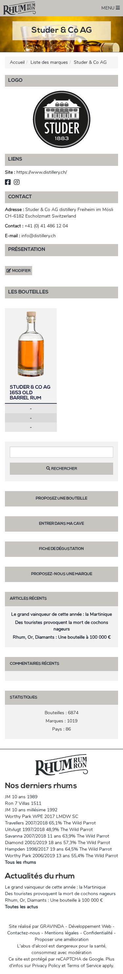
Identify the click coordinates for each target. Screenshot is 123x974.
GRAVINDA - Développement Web (75, 926)
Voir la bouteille (31, 344)
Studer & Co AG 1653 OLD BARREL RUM (30, 393)
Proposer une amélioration (62, 939)
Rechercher (63, 468)
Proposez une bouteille (61, 499)
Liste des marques (49, 62)
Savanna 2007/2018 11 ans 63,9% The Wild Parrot (57, 836)
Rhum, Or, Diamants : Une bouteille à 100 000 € (62, 637)
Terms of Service (84, 966)
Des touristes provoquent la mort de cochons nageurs (61, 625)
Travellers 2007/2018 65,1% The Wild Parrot (50, 823)
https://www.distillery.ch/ (41, 172)
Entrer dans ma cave (61, 524)
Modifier (21, 270)
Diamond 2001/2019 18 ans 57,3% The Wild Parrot (57, 843)
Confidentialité (98, 933)
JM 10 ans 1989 (21, 797)
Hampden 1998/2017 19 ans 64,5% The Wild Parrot (58, 849)
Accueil (17, 62)
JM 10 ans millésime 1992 (31, 810)
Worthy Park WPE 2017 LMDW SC (41, 816)
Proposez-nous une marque (61, 574)
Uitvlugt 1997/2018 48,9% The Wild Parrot (49, 829)
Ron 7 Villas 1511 (23, 803)
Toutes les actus (21, 907)
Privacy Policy (46, 966)
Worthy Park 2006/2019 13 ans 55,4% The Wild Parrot (61, 856)
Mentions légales (62, 933)
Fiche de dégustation (61, 549)
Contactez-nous (23, 933)
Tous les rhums (20, 862)
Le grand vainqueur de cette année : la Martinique (61, 614)
